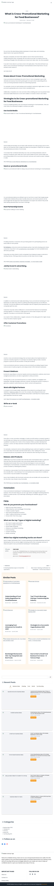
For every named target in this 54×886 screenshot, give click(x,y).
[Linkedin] (30, 874)
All (10, 686)
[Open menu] (51, 3)
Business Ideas (16, 686)
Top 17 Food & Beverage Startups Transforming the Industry (39, 598)
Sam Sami (23, 20)
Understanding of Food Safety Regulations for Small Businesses (13, 598)
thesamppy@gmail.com (25, 556)
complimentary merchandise (26, 249)
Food (27, 11)
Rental (33, 686)
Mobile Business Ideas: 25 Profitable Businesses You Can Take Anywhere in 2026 (41, 713)
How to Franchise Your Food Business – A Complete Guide (24, 483)
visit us (40, 494)
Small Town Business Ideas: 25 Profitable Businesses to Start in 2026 (39, 734)
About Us (4, 874)
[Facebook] (32, 874)
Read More (33, 697)
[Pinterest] (35, 874)
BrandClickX (44, 884)
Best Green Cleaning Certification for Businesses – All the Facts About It (40, 567)
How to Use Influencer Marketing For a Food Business (22, 161)
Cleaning (24, 686)
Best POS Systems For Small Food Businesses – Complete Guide (23, 399)
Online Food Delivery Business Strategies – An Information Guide (25, 261)
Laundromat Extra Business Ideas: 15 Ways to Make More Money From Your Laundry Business (41, 692)
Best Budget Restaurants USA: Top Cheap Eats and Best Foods (13, 656)
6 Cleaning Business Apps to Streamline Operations (14, 567)
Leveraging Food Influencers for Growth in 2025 (13, 627)
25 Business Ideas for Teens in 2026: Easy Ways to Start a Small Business (41, 797)
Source (5, 142)
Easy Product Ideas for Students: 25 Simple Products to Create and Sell (40, 776)
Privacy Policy (5, 880)
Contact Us (4, 877)
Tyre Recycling (40, 686)
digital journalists (14, 392)
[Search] (50, 677)
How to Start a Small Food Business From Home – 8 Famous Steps (39, 656)
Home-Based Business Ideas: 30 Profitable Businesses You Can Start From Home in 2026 (40, 755)
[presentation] (14, 587)
